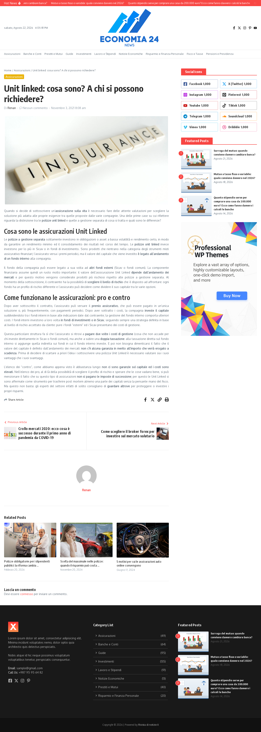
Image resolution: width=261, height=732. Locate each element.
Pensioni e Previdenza (219, 53)
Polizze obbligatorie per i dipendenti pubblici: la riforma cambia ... (27, 563)
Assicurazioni (12, 53)
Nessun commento (35, 108)
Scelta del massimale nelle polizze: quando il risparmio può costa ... (81, 563)
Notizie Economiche (131, 53)
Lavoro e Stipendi (105, 53)
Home (7, 70)
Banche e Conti (32, 53)
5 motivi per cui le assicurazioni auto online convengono (139, 563)
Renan (12, 108)
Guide (69, 53)
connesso (26, 594)
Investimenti (83, 53)
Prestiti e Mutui (53, 53)
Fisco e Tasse (195, 53)
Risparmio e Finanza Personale (165, 53)
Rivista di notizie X (148, 724)
